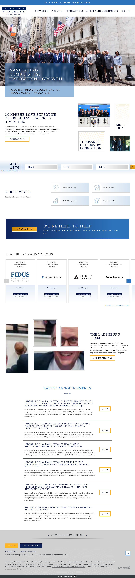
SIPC (60, 564)
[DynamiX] (124, 568)
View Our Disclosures (67, 535)
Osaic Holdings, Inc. (76, 562)
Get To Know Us (102, 358)
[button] (42, 11)
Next (132, 167)
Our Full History (11, 171)
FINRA (27, 564)
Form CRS (12, 546)
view (105, 409)
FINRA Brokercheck (31, 546)
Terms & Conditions (28, 551)
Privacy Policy (11, 551)
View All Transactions (117, 305)
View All (67, 393)
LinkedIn (128, 553)
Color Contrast (75, 576)
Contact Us (17, 139)
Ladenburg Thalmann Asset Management (68, 566)
